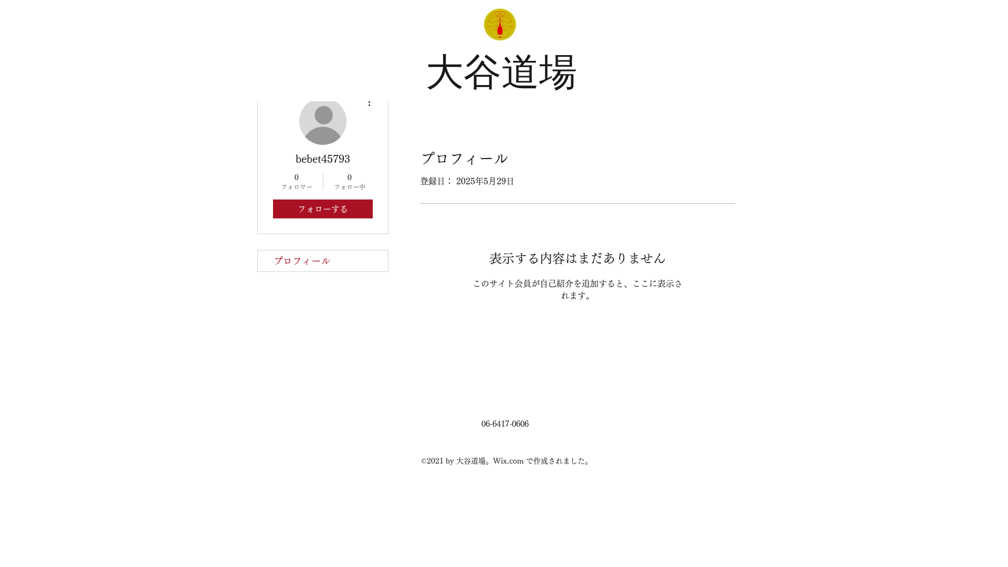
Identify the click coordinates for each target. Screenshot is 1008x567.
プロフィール (302, 261)
